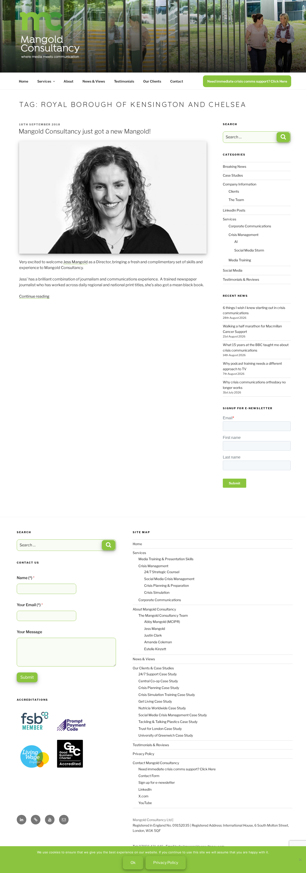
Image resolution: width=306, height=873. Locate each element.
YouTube (145, 803)
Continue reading (34, 296)
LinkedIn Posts (234, 210)
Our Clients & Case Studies (153, 668)
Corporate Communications (250, 226)
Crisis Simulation (156, 592)
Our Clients (152, 81)
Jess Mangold (75, 262)
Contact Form (148, 776)
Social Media (232, 270)
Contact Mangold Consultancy (156, 763)
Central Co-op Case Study (158, 681)
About (68, 81)
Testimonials (124, 81)
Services (44, 81)
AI (236, 242)
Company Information (239, 184)
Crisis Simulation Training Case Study (166, 695)
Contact (176, 81)
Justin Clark (153, 635)
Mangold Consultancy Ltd (152, 820)
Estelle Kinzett (155, 649)
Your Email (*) (30, 605)
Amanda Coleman (158, 642)
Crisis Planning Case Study (158, 688)
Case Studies (233, 175)
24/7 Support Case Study (157, 674)
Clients (234, 191)
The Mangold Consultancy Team (163, 615)
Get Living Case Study (155, 701)
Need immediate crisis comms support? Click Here (247, 81)
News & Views (93, 81)
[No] (300, 859)
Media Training (240, 260)
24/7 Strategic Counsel (161, 572)
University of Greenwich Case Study (165, 735)
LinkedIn (145, 789)
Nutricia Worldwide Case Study (162, 708)
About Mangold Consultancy (154, 609)
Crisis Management (243, 235)
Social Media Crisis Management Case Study (172, 715)
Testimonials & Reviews (241, 279)
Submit (27, 677)
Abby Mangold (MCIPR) (162, 622)
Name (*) (25, 578)
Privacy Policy (143, 754)
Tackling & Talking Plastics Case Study (167, 722)
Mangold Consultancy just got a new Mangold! (85, 131)
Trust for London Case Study (160, 729)
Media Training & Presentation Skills (165, 559)
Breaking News (234, 166)
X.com (143, 796)
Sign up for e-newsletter (156, 782)
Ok (133, 862)
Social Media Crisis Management (169, 579)
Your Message (29, 632)
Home (23, 81)
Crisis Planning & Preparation (166, 585)
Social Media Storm (249, 250)
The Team (236, 200)
